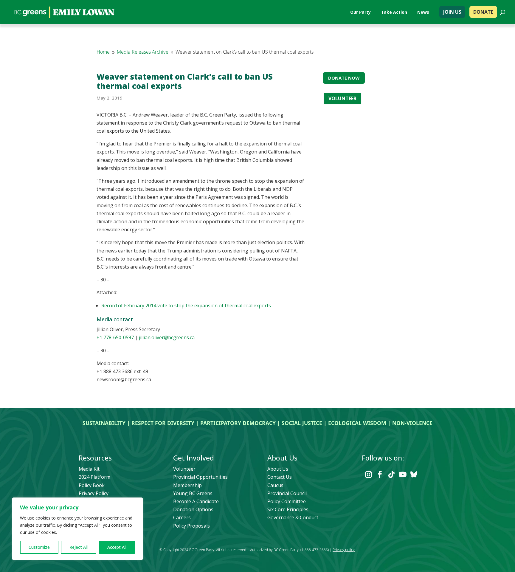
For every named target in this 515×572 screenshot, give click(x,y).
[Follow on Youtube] (402, 474)
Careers (182, 517)
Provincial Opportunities (200, 477)
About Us (277, 469)
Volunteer (184, 469)
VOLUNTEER (342, 98)
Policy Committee (286, 501)
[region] (77, 528)
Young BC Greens (192, 493)
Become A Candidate (196, 501)
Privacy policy (344, 549)
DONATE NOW (344, 78)
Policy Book (92, 485)
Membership (187, 485)
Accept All (116, 547)
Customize (39, 547)
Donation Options (193, 509)
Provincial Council (287, 493)
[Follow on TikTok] (391, 474)
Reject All (78, 547)
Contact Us (279, 477)
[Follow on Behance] (414, 474)
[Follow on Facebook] (380, 474)
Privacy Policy (93, 493)
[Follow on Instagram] (369, 474)
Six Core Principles (287, 509)
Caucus (275, 485)
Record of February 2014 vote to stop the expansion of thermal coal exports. (186, 305)
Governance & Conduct (292, 517)
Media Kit (89, 469)
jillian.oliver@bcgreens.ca (167, 337)
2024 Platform (94, 477)
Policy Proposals (191, 526)
